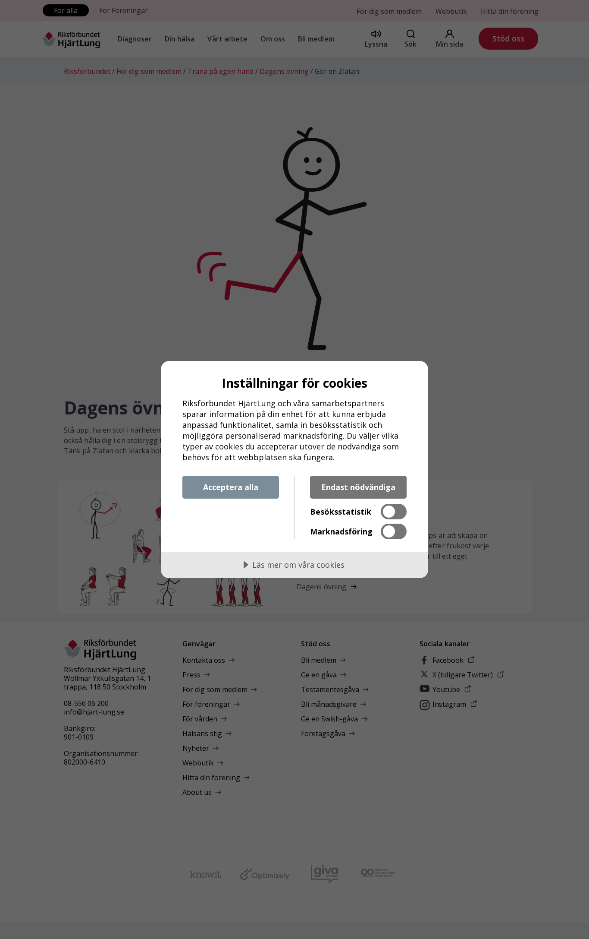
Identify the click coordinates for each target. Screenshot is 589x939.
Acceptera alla (230, 487)
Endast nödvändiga (358, 487)
